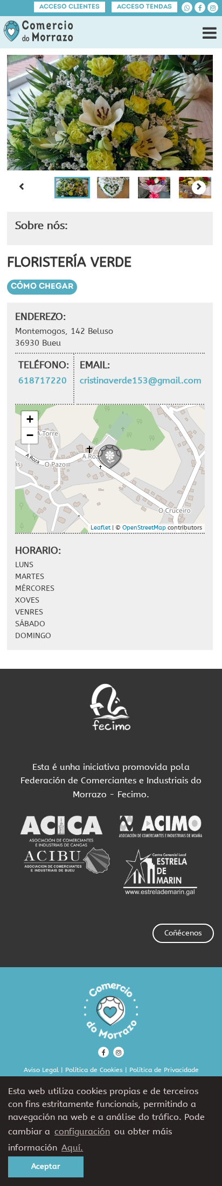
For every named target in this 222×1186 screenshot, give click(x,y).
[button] (72, 187)
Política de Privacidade (164, 1070)
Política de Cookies (94, 1070)
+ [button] (29, 419)
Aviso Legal (41, 1070)
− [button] (29, 435)
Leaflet (100, 527)
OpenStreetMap (144, 527)
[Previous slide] (21, 188)
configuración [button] (82, 1131)
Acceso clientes (69, 7)
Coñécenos (183, 933)
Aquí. (72, 1147)
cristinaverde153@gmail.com (141, 380)
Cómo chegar (42, 287)
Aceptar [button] (45, 1166)
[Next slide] (199, 188)
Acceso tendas (144, 7)
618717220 (42, 380)
